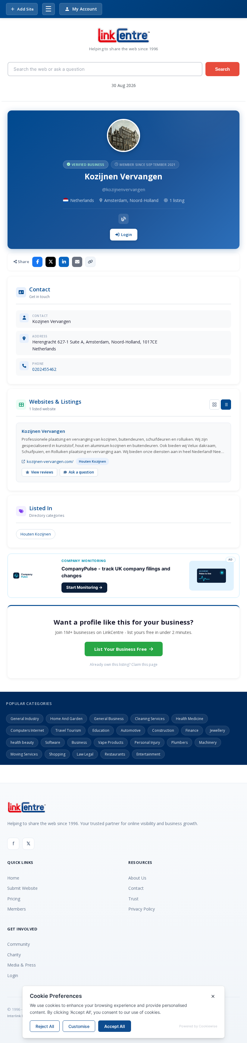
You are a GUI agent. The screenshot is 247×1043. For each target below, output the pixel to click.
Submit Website (22, 888)
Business (79, 742)
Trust (133, 899)
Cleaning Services (149, 718)
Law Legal (85, 754)
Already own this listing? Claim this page (124, 664)
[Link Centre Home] (123, 35)
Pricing (13, 899)
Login (126, 234)
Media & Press (21, 965)
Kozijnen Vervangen (43, 431)
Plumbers (179, 742)
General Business (109, 718)
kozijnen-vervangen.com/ (50, 461)
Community (18, 944)
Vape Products (110, 742)
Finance (192, 730)
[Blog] (123, 219)
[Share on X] (50, 262)
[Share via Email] (77, 262)
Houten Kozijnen (35, 534)
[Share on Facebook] (37, 262)
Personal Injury (147, 742)
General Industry (25, 718)
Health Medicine (189, 718)
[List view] (226, 404)
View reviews (42, 472)
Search (222, 69)
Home (13, 878)
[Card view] (214, 404)
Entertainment (148, 754)
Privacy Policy (141, 909)
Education (100, 730)
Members (16, 909)
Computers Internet (27, 730)
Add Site (25, 9)
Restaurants (115, 754)
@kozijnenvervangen (123, 189)
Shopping (57, 754)
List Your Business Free (120, 649)
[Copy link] (90, 262)
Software (52, 742)
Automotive (131, 730)
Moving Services (24, 754)
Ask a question (81, 472)
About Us (137, 878)
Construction (163, 730)
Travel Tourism (68, 730)
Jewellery (217, 730)
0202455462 (44, 369)
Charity (14, 955)
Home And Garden (66, 718)
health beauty (22, 742)
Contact (136, 888)
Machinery (208, 742)
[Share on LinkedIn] (64, 262)
